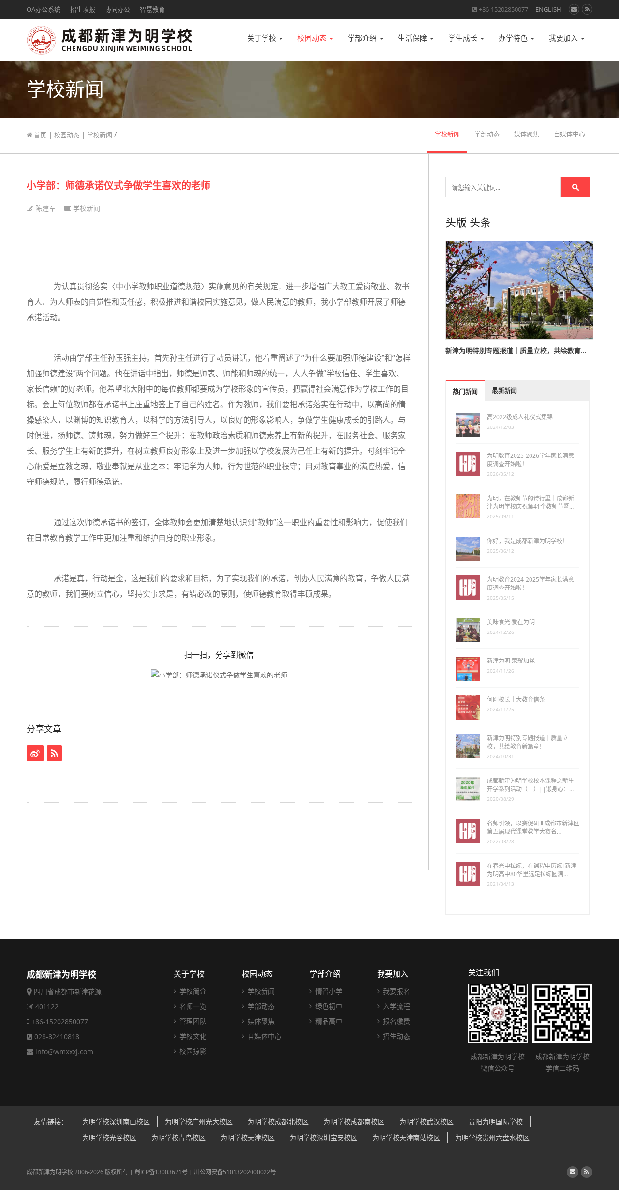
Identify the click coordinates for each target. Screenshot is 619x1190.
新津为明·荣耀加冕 (511, 661)
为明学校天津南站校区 (406, 1137)
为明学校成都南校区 (354, 1121)
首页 (39, 135)
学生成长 (463, 38)
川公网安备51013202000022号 (235, 1172)
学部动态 (487, 134)
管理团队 (191, 1021)
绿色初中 (327, 1006)
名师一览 (191, 1006)
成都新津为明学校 (50, 1172)
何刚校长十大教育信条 (516, 699)
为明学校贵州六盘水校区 (492, 1137)
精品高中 (327, 1021)
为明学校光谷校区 (109, 1137)
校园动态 (312, 38)
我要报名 (395, 991)
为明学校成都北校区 (278, 1121)
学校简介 (191, 991)
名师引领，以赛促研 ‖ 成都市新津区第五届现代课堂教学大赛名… (533, 827)
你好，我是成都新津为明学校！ (527, 541)
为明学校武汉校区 (426, 1121)
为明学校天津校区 (248, 1137)
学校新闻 (99, 135)
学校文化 (191, 1036)
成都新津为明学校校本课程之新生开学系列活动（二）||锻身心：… (530, 785)
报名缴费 (395, 1021)
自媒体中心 (569, 134)
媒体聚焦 (526, 134)
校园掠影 (191, 1051)
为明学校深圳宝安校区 (323, 1137)
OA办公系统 (43, 9)
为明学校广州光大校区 (199, 1121)
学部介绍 (363, 38)
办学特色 (514, 38)
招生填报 (82, 9)
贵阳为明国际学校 (496, 1121)
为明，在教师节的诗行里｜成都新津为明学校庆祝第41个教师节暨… (530, 502)
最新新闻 (504, 390)
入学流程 (395, 1006)
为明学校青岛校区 (178, 1137)
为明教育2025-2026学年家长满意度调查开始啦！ (530, 460)
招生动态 (395, 1036)
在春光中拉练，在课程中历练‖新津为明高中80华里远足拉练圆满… (531, 870)
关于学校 (262, 38)
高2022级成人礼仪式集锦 (520, 417)
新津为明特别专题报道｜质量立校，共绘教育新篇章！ (527, 742)
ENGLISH (548, 9)
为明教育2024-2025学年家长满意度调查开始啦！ (530, 583)
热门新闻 (465, 391)
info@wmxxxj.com (64, 1051)
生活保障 (413, 38)
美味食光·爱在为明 (511, 622)
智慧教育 (152, 9)
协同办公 (117, 9)
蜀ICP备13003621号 (161, 1172)
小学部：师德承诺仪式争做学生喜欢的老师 (118, 185)
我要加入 (564, 38)
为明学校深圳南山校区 (116, 1121)
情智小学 (327, 991)
